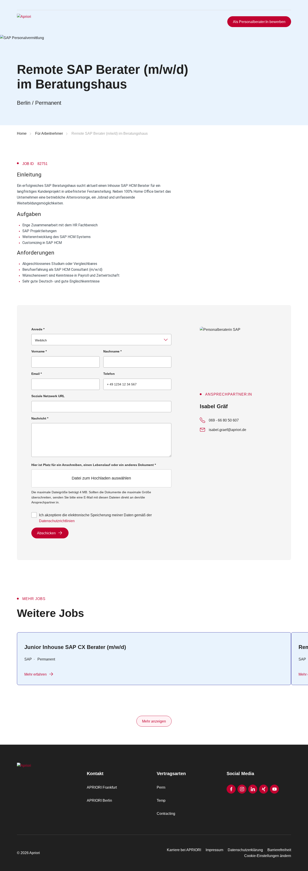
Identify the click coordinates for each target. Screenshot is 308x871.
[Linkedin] (252, 789)
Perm (161, 787)
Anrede (37, 329)
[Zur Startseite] (45, 22)
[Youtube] (274, 789)
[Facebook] (231, 789)
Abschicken (46, 533)
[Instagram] (241, 789)
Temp (161, 800)
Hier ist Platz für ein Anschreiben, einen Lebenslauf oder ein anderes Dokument (93, 471)
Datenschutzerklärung (245, 850)
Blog (281, 10)
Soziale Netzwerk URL (48, 396)
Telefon (109, 373)
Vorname (39, 351)
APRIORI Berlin (99, 800)
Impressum (214, 850)
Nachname (112, 351)
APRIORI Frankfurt (102, 787)
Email (36, 373)
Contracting (166, 813)
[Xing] (263, 789)
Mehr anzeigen (154, 721)
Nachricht (39, 418)
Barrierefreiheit (279, 850)
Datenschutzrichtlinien (57, 521)
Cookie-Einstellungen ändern (267, 856)
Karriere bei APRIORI (184, 850)
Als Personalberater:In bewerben (259, 22)
